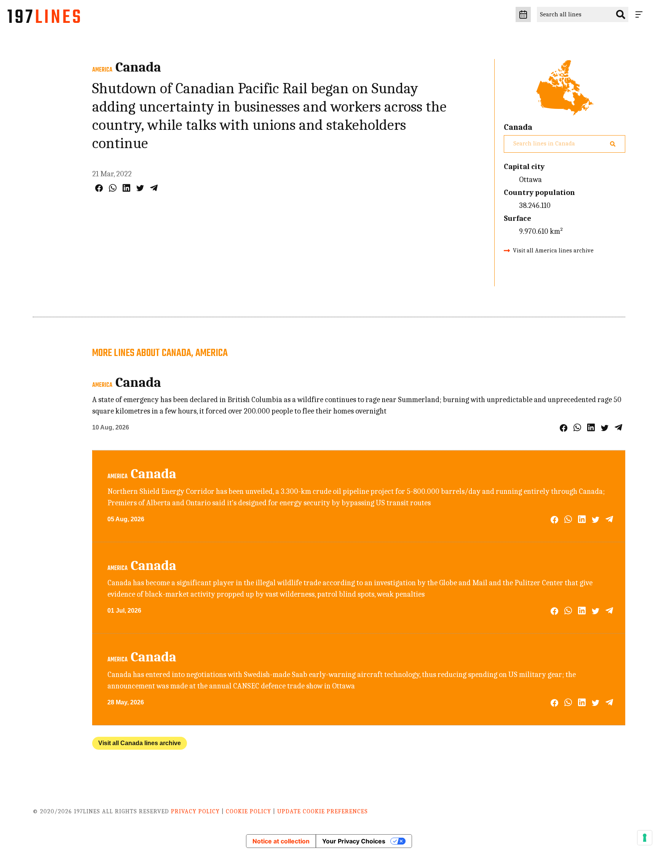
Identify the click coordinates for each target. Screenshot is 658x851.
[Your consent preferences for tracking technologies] (644, 837)
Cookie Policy (248, 811)
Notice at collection (281, 841)
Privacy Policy (195, 811)
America (102, 70)
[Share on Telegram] (154, 188)
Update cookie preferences (322, 811)
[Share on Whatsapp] (113, 188)
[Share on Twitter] (140, 188)
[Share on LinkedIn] (126, 188)
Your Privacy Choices (353, 841)
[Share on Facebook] (99, 188)
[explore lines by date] (523, 14)
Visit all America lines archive (553, 250)
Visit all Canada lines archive (139, 743)
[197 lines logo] (44, 18)
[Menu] (640, 14)
